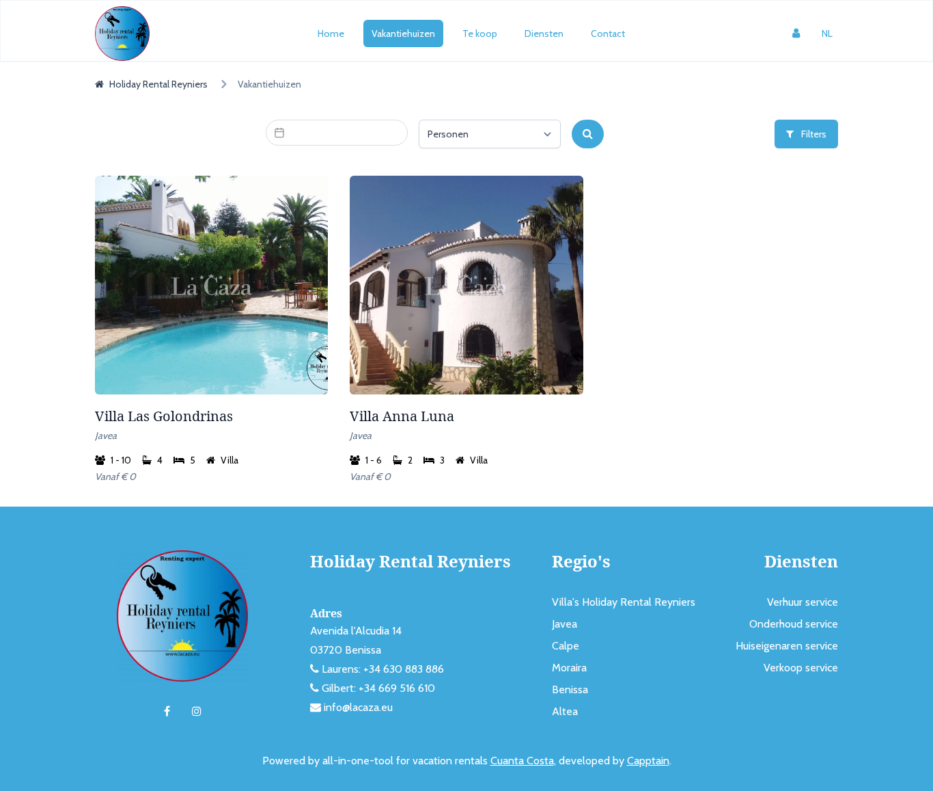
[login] (796, 33)
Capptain (648, 760)
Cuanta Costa (522, 760)
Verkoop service (801, 667)
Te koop (479, 33)
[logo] (122, 33)
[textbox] (337, 133)
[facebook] (167, 711)
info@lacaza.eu (358, 707)
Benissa (570, 689)
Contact (608, 33)
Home (331, 33)
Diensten (544, 33)
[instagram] (196, 711)
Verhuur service (802, 601)
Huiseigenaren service (787, 645)
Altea (565, 711)
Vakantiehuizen (403, 33)
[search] (588, 134)
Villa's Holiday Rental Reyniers (623, 601)
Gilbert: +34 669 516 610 (378, 688)
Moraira (569, 667)
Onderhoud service (793, 623)
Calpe (565, 645)
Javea (564, 623)
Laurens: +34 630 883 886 (383, 668)
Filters (812, 134)
